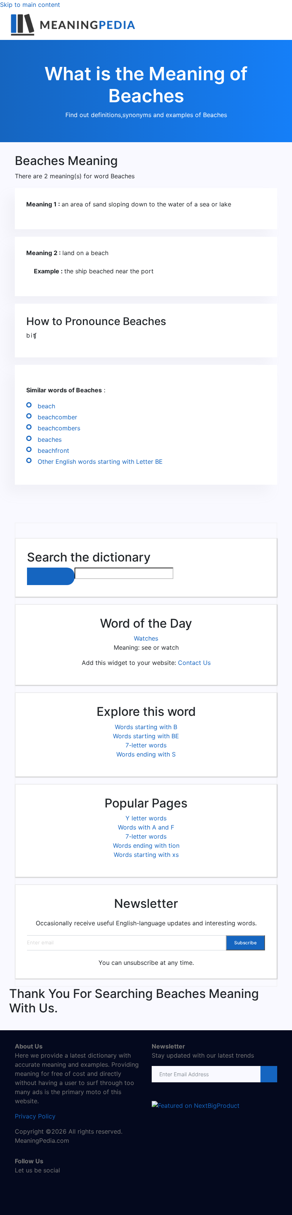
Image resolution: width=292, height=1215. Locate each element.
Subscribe (245, 942)
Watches (146, 638)
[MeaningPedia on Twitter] (32, 1186)
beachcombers (59, 428)
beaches (50, 439)
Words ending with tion (146, 845)
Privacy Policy (35, 1116)
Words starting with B (146, 727)
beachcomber (57, 417)
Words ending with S (146, 754)
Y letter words (146, 818)
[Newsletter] (268, 1074)
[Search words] (51, 576)
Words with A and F (146, 827)
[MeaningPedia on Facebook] (20, 1186)
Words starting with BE (146, 736)
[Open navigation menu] (279, 15)
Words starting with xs (146, 854)
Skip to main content (30, 4)
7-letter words (146, 745)
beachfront (53, 450)
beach (46, 406)
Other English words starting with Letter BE (100, 461)
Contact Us (194, 662)
